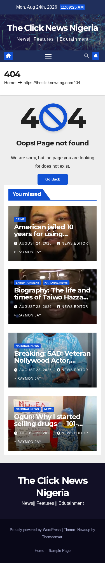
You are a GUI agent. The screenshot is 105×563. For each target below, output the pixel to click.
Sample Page (60, 551)
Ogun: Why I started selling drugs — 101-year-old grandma (47, 424)
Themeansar (52, 537)
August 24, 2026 (36, 243)
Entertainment (27, 282)
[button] (86, 55)
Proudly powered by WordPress (36, 530)
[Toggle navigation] (48, 56)
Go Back (52, 179)
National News (56, 282)
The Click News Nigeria (52, 28)
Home (9, 82)
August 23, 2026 (36, 307)
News (48, 409)
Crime (20, 219)
